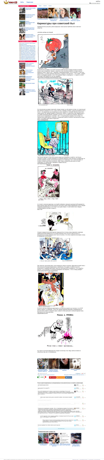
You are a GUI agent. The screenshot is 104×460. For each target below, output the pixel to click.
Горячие (45, 5)
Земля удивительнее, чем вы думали (43, 444)
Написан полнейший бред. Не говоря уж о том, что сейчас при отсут (34, 45)
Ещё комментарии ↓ (61, 428)
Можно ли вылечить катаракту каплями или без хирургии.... (64, 20)
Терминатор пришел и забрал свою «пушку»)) (30, 54)
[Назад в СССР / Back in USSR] (10, 3)
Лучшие (50, 5)
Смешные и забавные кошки (75, 370)
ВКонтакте (69, 377)
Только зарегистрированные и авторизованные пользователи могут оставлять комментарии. (60, 382)
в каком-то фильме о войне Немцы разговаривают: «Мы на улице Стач (35, 43)
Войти (98, 1)
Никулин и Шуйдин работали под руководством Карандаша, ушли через (35, 58)
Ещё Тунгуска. (24, 44)
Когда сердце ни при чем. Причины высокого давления (54, 444)
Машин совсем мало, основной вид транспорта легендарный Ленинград (35, 51)
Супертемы (22, 61)
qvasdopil (77, 403)
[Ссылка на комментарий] (38, 406)
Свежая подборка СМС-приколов (64, 370)
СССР (46, 373)
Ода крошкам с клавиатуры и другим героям (75, 20)
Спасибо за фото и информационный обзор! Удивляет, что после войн (35, 50)
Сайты (22, 2)
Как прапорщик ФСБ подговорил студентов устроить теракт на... (43, 370)
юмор (44, 373)
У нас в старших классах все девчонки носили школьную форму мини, (35, 55)
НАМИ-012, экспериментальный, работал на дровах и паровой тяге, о (35, 56)
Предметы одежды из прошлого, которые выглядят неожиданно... (53, 370)
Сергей (84, 373)
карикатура (41, 373)
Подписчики (30, 2)
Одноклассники (61, 377)
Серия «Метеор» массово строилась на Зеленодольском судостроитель (35, 59)
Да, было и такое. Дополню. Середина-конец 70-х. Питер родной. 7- (34, 47)
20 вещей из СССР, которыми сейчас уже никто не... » (75, 374)
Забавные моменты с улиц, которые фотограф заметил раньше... (76, 445)
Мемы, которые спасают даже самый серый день (65, 444)
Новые (40, 5)
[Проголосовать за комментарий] (83, 385)
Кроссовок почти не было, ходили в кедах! (29, 53)
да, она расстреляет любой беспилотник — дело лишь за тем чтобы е (35, 46)
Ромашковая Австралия (43, 19)
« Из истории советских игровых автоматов (45, 374)
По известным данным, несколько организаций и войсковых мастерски (35, 52)
